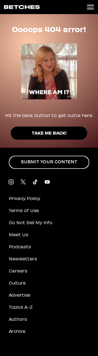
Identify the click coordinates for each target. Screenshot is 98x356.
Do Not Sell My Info (31, 223)
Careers (18, 271)
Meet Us (18, 235)
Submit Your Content (49, 162)
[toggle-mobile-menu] (90, 7)
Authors (18, 320)
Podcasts (20, 247)
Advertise (19, 296)
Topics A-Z (21, 308)
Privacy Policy (24, 199)
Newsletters (23, 259)
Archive (17, 332)
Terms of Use (24, 211)
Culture (17, 284)
